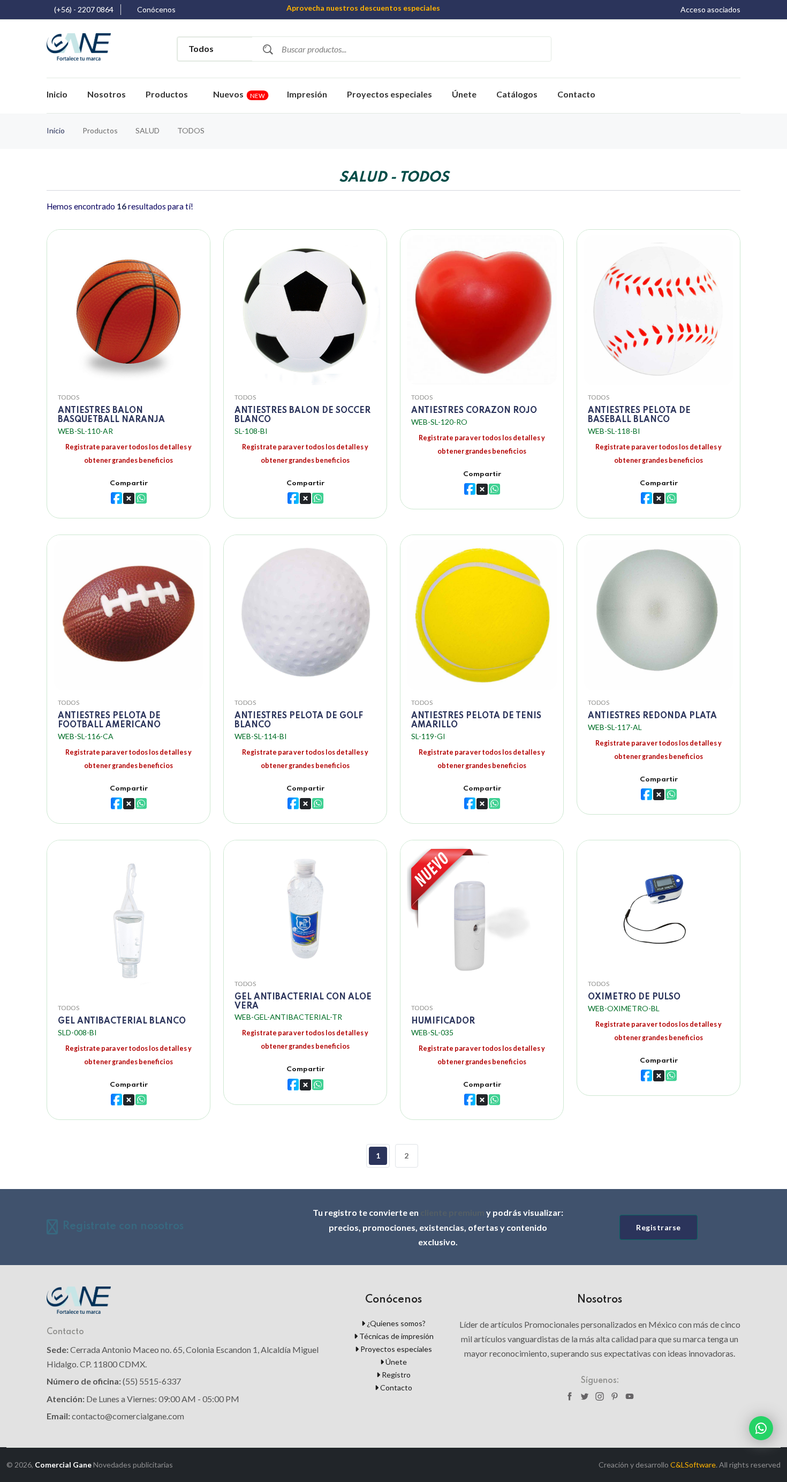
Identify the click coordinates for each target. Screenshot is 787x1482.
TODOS (68, 397)
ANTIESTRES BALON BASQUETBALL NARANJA (111, 415)
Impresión (307, 94)
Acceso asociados (710, 9)
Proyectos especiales (389, 94)
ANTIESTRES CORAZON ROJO (474, 411)
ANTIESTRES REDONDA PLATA (652, 716)
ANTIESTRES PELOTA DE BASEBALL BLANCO (639, 415)
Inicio (57, 94)
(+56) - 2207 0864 (83, 9)
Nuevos (238, 94)
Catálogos (517, 94)
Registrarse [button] (658, 1227)
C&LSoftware (693, 1464)
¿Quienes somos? (395, 1323)
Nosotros (106, 94)
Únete (464, 94)
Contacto (576, 94)
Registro (395, 1374)
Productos (167, 94)
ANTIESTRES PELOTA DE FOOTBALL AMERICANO (109, 720)
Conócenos (156, 9)
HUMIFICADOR (443, 1021)
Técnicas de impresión (396, 1336)
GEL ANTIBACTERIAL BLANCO (122, 1021)
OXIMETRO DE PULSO (634, 997)
